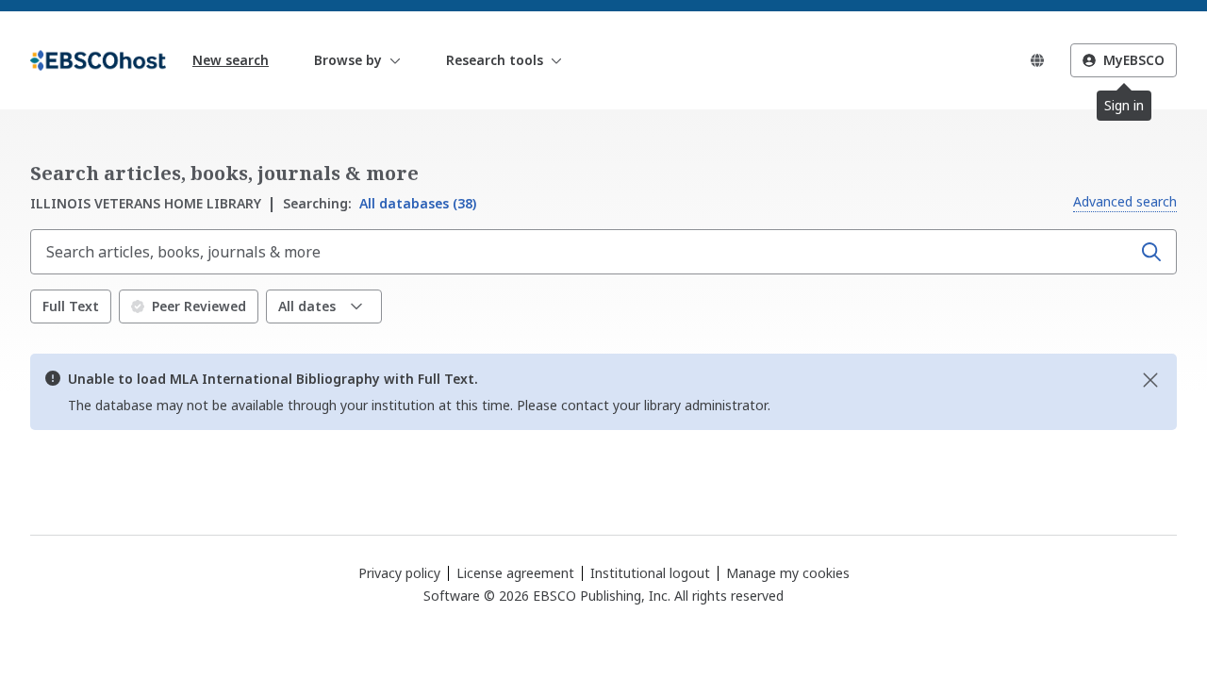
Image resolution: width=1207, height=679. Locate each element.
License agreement (515, 573)
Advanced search (1125, 201)
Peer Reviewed (199, 306)
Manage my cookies (788, 573)
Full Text (70, 306)
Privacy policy (399, 573)
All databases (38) (379, 203)
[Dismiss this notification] (1150, 380)
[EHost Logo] (98, 60)
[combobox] (583, 252)
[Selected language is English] (1037, 60)
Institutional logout (650, 573)
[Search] (1151, 252)
